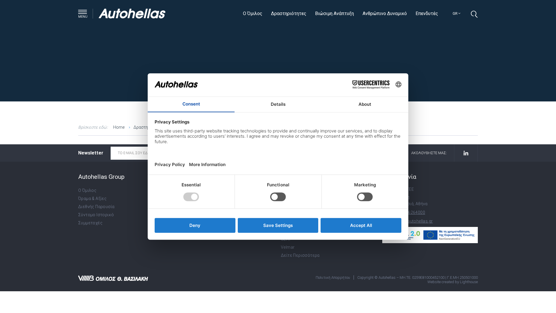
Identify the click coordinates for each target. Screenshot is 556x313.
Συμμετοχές (90, 223)
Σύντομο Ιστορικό (96, 214)
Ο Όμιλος (252, 13)
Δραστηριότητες (288, 13)
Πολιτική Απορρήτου (333, 277)
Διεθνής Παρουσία (96, 206)
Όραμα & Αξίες (92, 198)
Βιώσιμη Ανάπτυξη (334, 13)
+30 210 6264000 (408, 212)
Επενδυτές (427, 13)
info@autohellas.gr (414, 221)
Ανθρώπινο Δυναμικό (385, 13)
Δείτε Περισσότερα (300, 255)
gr (455, 13)
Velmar (288, 247)
